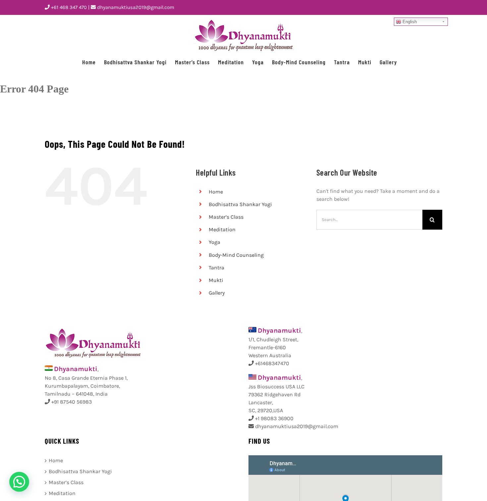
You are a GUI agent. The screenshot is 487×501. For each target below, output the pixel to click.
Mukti (216, 280)
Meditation (222, 229)
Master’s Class (226, 217)
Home (216, 192)
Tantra (216, 267)
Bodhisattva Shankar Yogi (240, 204)
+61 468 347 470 (68, 7)
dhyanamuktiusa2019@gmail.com (135, 7)
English (409, 21)
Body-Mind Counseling (236, 255)
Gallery (217, 293)
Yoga (214, 242)
